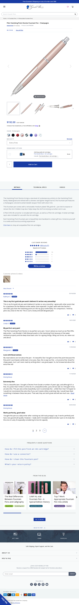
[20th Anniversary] (8, 135)
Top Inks (69, 506)
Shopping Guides (59, 506)
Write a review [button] (39, 266)
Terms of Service (15, 603)
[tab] (17, 188)
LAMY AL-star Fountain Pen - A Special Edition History (39, 499)
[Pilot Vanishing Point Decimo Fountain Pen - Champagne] (13, 108)
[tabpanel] (39, 214)
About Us (6, 553)
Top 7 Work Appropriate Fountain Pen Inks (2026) (64, 499)
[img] (8, 294)
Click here (6, 225)
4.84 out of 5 (44, 245)
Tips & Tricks (9, 506)
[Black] (13, 135)
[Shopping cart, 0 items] (74, 7)
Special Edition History (36, 506)
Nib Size (9, 139)
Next (73, 108)
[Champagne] (22, 135)
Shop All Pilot (19, 30)
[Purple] (35, 135)
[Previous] (8, 66)
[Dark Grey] (26, 135)
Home (5, 18)
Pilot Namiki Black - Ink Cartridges (10, 154)
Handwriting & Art (19, 506)
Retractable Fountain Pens (26, 18)
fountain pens (12, 18)
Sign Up (72, 574)
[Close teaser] (12, 603)
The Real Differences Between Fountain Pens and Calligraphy (14, 499)
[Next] (70, 66)
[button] (29, 252)
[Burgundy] (17, 135)
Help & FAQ (6, 558)
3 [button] (39, 431)
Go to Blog (39, 519)
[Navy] (31, 135)
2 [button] (36, 431)
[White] (40, 135)
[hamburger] (4, 7)
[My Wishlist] (68, 7)
